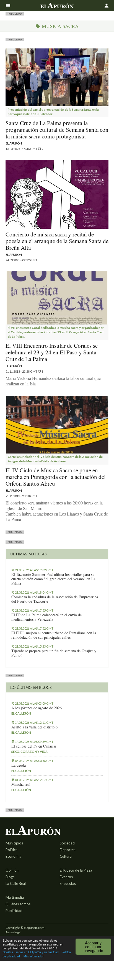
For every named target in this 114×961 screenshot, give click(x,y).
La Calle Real (16, 883)
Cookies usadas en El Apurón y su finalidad (31, 952)
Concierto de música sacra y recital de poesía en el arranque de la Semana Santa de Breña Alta (57, 240)
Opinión (12, 870)
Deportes (67, 849)
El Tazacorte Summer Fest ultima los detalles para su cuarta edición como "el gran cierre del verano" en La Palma (53, 579)
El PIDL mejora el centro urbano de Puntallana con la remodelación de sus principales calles (53, 635)
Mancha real (20, 784)
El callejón (21, 713)
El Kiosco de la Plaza (76, 870)
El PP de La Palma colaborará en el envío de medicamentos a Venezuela (46, 617)
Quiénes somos (18, 904)
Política (11, 849)
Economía (13, 856)
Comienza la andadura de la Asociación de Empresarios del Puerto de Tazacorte (54, 599)
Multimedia (15, 897)
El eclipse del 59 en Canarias (33, 746)
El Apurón (14, 143)
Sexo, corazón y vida (29, 751)
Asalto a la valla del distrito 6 (34, 727)
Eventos (66, 877)
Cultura (66, 856)
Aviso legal (13, 932)
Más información (34, 956)
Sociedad (67, 843)
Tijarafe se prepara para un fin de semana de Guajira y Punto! (53, 653)
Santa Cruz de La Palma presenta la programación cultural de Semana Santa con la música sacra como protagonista (57, 129)
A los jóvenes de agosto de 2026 (36, 708)
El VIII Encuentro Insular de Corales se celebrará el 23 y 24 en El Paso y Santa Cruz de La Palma (52, 352)
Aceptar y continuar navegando (93, 946)
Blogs (10, 877)
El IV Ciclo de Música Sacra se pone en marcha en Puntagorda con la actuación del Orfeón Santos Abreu (56, 476)
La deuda (18, 765)
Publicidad (14, 910)
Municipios (14, 843)
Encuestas (68, 883)
